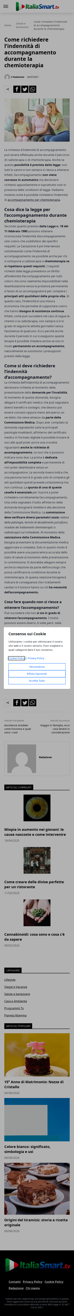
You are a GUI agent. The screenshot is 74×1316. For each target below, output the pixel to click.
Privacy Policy (36, 658)
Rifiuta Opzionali (37, 673)
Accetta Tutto (37, 680)
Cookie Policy (16, 658)
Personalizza (37, 666)
